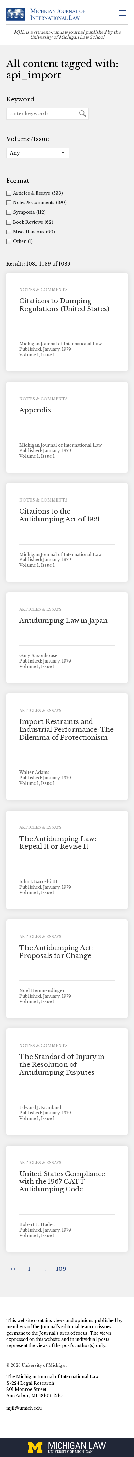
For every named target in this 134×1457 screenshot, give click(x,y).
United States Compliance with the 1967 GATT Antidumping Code (62, 1182)
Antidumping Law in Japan (63, 621)
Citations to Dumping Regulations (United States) (64, 305)
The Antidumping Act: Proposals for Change (56, 952)
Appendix (35, 410)
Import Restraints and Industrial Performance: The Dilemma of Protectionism (66, 729)
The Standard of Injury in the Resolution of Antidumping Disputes (61, 1064)
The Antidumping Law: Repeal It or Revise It (57, 843)
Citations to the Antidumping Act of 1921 (59, 515)
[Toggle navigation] (122, 13)
